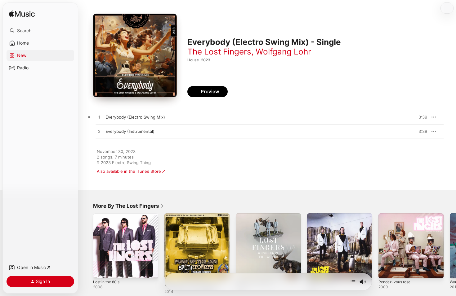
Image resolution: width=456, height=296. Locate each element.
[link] (128, 205)
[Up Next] (353, 281)
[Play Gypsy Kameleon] (315, 270)
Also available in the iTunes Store (129, 171)
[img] (22, 14)
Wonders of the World (257, 215)
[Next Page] (449, 246)
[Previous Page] (87, 246)
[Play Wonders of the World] (243, 270)
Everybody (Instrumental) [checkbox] (129, 131)
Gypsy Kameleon (323, 215)
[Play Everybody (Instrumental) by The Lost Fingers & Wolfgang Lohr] (99, 131)
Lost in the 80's (108, 215)
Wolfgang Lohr (283, 51)
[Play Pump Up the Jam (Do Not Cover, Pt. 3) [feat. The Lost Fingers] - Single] (172, 270)
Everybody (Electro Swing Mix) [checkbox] (135, 117)
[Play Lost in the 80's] (100, 270)
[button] (40, 30)
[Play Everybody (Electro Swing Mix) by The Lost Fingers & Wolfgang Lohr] (99, 117)
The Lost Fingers (219, 51)
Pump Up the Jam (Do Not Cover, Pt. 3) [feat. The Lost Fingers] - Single (196, 220)
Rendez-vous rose (396, 215)
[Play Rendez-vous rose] (386, 270)
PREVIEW (420, 117)
